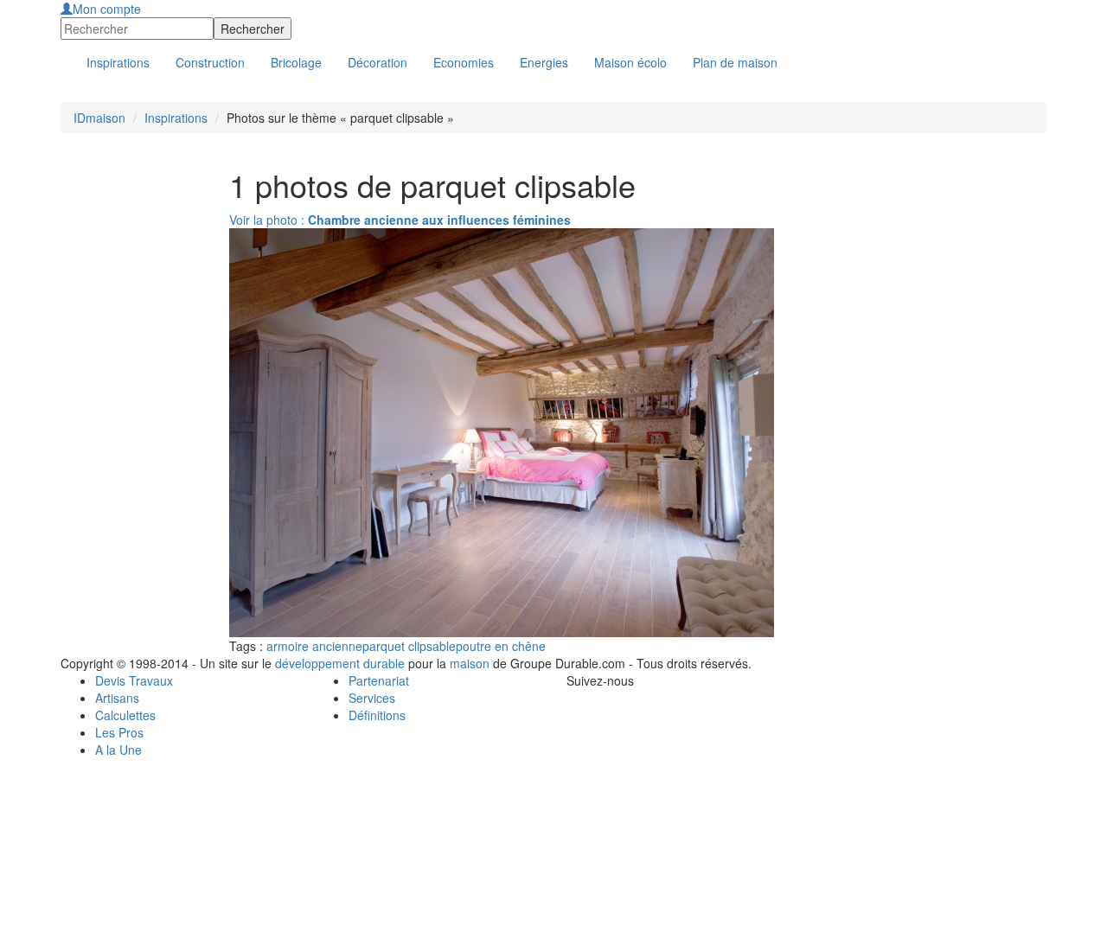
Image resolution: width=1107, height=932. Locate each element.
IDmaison (99, 117)
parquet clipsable (409, 645)
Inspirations (176, 117)
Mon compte (107, 8)
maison (470, 663)
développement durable (340, 663)
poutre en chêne (501, 645)
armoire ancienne (314, 645)
